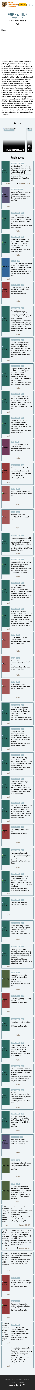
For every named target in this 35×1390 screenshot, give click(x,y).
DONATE (22, 5)
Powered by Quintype (17, 1382)
